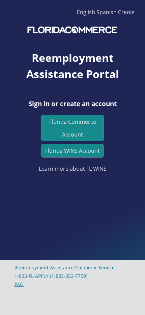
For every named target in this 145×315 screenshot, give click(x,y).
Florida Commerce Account (72, 128)
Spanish (106, 12)
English (86, 12)
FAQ (19, 284)
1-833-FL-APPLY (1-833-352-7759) (50, 276)
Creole (126, 12)
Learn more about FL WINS (73, 168)
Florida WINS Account (72, 150)
